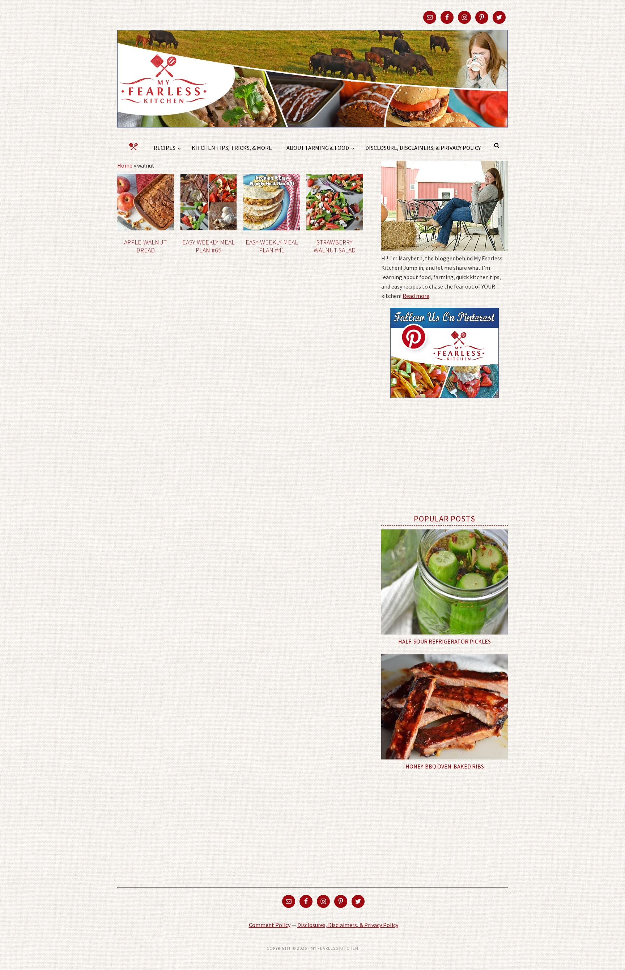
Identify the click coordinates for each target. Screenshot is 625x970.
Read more (416, 295)
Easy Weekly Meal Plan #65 (208, 246)
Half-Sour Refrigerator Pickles (444, 641)
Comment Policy (269, 924)
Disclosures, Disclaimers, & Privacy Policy (347, 924)
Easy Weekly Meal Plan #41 (272, 246)
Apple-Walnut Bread (145, 246)
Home (124, 165)
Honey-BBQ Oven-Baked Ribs (444, 766)
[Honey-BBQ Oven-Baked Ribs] (444, 707)
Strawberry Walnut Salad (335, 246)
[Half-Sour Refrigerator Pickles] (444, 582)
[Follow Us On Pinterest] (444, 403)
